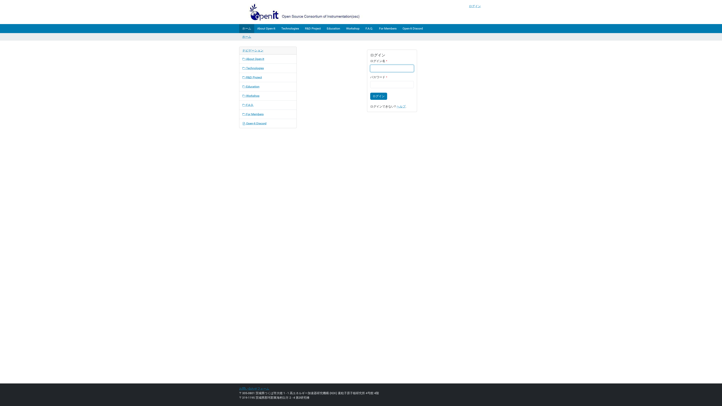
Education (333, 28)
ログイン (475, 6)
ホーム (246, 28)
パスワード (378, 77)
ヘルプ (401, 106)
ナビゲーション (252, 50)
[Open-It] (301, 12)
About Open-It (266, 28)
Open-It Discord (413, 28)
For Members (388, 28)
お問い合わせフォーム (254, 388)
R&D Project (313, 28)
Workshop (352, 28)
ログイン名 (378, 61)
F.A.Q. (369, 28)
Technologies (290, 28)
